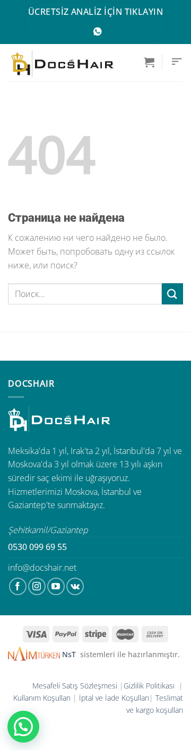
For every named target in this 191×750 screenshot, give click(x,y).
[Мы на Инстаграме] (37, 586)
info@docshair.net (42, 567)
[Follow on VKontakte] (75, 586)
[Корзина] (149, 62)
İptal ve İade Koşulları (114, 698)
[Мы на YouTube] (56, 586)
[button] (23, 727)
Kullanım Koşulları (42, 698)
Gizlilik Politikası (150, 686)
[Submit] (172, 293)
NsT (70, 654)
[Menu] (176, 62)
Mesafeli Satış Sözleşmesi (74, 686)
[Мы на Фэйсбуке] (18, 586)
